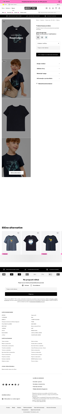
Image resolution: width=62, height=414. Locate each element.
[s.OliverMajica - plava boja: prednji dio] (16, 38)
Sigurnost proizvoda (35, 409)
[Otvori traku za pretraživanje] (39, 12)
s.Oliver (3, 335)
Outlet (5, 4)
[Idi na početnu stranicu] (10, 379)
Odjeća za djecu (5, 361)
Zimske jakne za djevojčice (8, 345)
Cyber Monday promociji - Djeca (38, 347)
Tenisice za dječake (6, 350)
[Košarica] (59, 8)
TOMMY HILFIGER (35, 319)
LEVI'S (3, 330)
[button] (48, 43)
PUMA (32, 321)
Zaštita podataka (27, 407)
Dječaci (42, 20)
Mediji (13, 407)
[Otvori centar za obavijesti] (53, 8)
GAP (32, 328)
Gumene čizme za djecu (36, 354)
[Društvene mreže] (3, 384)
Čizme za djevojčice (6, 354)
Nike (32, 317)
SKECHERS (33, 324)
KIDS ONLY (4, 326)
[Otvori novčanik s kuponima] (46, 8)
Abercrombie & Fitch (36, 326)
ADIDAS (3, 315)
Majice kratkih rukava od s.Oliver (9, 369)
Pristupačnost (25, 409)
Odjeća (58, 20)
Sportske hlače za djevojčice (8, 352)
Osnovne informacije (51, 407)
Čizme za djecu (34, 361)
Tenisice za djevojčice (36, 352)
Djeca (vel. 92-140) (50, 20)
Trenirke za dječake (6, 347)
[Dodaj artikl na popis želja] (18, 233)
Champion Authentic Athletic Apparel (10, 321)
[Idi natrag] (4, 21)
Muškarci (8, 8)
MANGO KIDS (34, 330)
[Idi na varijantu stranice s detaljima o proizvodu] (38, 37)
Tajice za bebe (5, 341)
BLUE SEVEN (5, 332)
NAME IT (4, 319)
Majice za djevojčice (6, 343)
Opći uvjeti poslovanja (39, 407)
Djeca (13, 8)
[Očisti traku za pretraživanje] (59, 12)
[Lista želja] (56, 8)
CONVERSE (4, 317)
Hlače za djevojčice (35, 350)
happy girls (33, 315)
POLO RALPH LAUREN (7, 324)
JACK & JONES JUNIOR (36, 332)
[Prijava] (50, 8)
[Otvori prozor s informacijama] (59, 2)
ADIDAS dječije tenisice (36, 358)
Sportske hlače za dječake (37, 345)
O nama (8, 407)
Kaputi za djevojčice (35, 356)
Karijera (19, 407)
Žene (3, 8)
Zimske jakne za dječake (36, 343)
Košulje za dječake (6, 358)
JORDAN (4, 328)
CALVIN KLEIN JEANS (36, 335)
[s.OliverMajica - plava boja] (16, 117)
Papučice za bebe (6, 356)
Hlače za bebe (34, 341)
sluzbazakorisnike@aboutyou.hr (37, 301)
